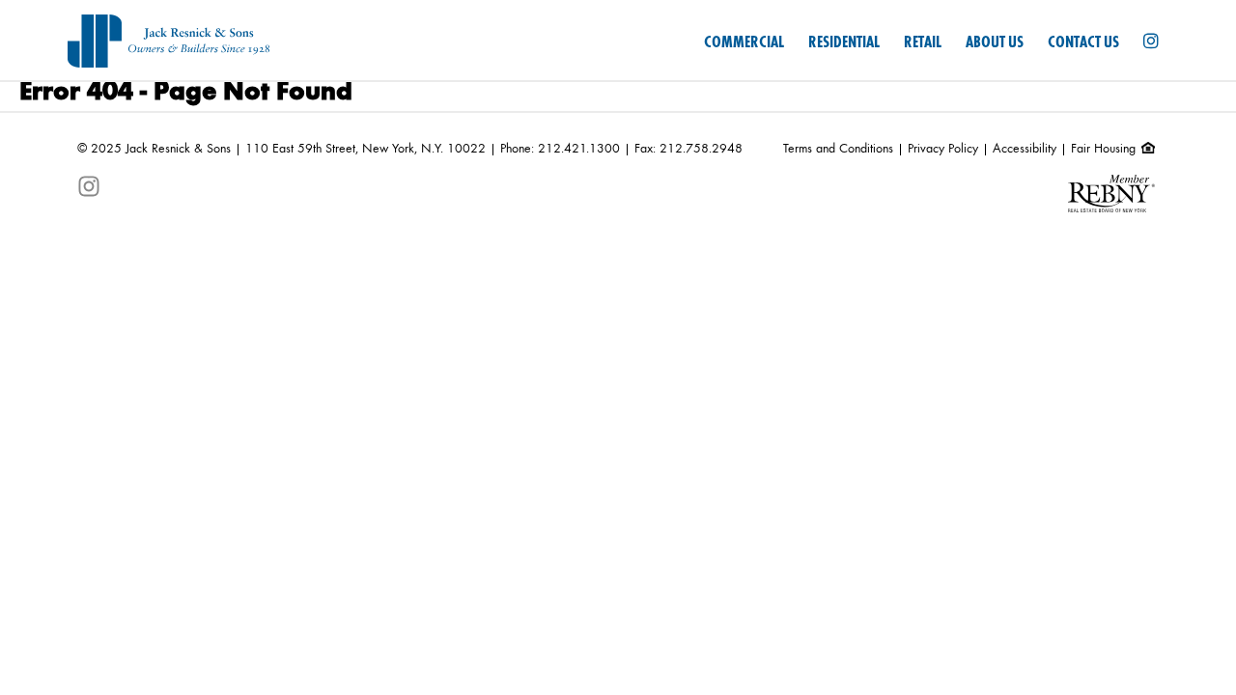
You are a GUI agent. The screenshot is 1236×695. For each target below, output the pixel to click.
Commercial (744, 42)
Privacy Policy (943, 148)
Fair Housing (1105, 148)
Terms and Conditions (838, 148)
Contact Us (1083, 42)
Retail (922, 42)
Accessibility (1024, 148)
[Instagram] (1151, 42)
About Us (995, 42)
